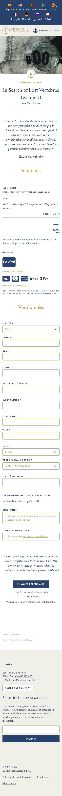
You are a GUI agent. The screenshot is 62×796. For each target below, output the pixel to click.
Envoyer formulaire (31, 584)
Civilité (7, 323)
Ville (6, 430)
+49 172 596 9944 (16, 672)
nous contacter (45, 149)
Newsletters (9, 510)
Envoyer (31, 738)
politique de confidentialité (41, 602)
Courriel (8, 367)
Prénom (7, 337)
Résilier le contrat (18, 687)
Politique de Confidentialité (16, 777)
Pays (6, 446)
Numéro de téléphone (14, 383)
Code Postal (10, 416)
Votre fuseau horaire (17, 460)
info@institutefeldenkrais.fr (26, 680)
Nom (6, 351)
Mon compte (9, 783)
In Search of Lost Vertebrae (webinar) (27, 192)
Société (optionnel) (13, 476)
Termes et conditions (15, 530)
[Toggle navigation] (56, 30)
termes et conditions (35, 536)
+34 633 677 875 (23, 676)
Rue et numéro (11, 400)
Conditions (43, 777)
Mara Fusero (34, 103)
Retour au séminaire (31, 157)
